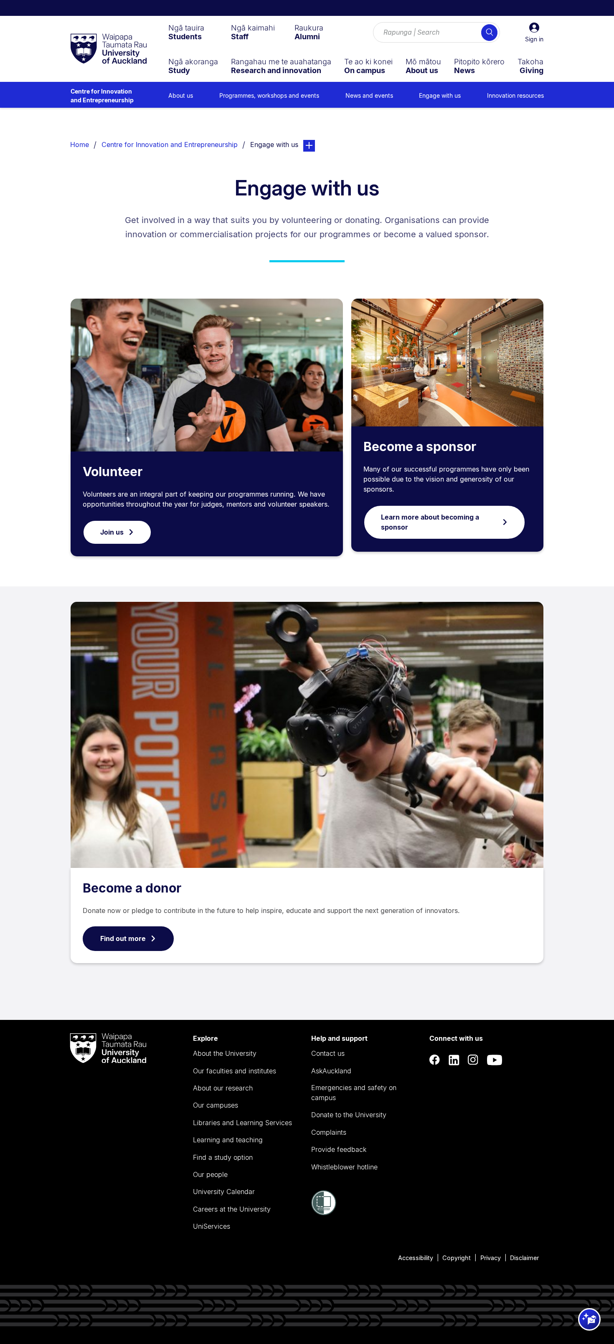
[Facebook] (434, 1060)
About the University (224, 1053)
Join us (112, 532)
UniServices (211, 1226)
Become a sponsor (419, 446)
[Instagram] (473, 1060)
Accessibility (415, 1257)
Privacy (490, 1257)
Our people (210, 1174)
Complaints (328, 1132)
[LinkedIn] (454, 1060)
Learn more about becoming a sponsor (430, 522)
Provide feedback (338, 1149)
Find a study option (223, 1157)
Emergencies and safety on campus (353, 1092)
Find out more (123, 938)
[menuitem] (186, 32)
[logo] (109, 49)
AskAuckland (331, 1071)
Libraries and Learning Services (242, 1122)
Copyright (456, 1257)
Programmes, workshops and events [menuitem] (269, 95)
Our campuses (215, 1105)
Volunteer (112, 471)
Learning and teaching (228, 1140)
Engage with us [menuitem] (440, 95)
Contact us (328, 1053)
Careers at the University (232, 1209)
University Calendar (224, 1191)
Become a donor (132, 887)
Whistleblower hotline (344, 1167)
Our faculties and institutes (234, 1071)
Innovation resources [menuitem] (515, 95)
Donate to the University (348, 1115)
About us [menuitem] (180, 95)
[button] (534, 33)
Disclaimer (524, 1257)
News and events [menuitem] (369, 95)
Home (79, 144)
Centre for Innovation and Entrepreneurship (102, 96)
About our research (223, 1088)
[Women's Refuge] (323, 1213)
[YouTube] (494, 1060)
